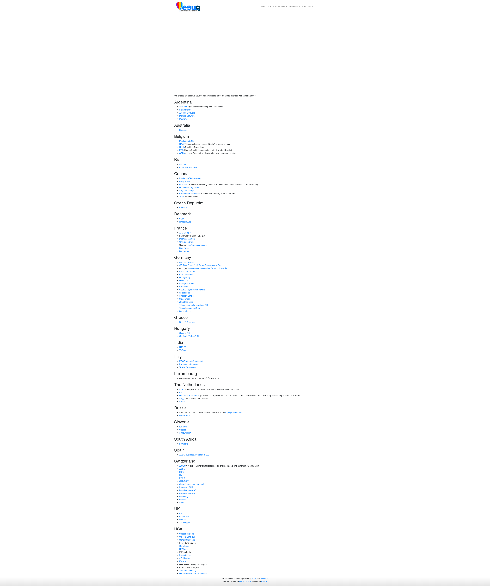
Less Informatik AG (187, 490)
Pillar (254, 578)
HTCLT (182, 347)
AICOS (182, 465)
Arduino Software (187, 112)
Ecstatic (264, 578)
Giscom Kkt (184, 332)
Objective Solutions (188, 167)
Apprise (182, 164)
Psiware (183, 118)
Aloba (182, 468)
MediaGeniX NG (186, 140)
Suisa (182, 502)
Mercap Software (187, 115)
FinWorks (183, 443)
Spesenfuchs (185, 311)
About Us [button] (265, 6)
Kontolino (183, 286)
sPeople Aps (185, 221)
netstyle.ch (184, 499)
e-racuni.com (185, 432)
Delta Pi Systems (187, 322)
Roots (182, 147)
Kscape (182, 561)
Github (264, 581)
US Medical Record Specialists (193, 573)
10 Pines (183, 106)
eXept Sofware (186, 274)
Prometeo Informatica (189, 364)
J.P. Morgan (184, 522)
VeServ (182, 350)
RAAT (182, 143)
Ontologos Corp (186, 241)
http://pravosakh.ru (233, 412)
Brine (181, 471)
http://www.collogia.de (217, 268)
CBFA (182, 153)
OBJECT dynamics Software (192, 289)
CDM (181, 218)
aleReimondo (185, 109)
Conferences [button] (279, 6)
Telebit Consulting (187, 367)
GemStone (184, 545)
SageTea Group (186, 190)
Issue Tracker (245, 581)
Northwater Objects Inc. (189, 187)
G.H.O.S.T (184, 481)
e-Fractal (183, 207)
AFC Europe (185, 232)
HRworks (183, 280)
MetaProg (183, 496)
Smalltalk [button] (306, 6)
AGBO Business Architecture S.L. (194, 454)
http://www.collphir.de (197, 268)
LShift (182, 513)
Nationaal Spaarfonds (189, 395)
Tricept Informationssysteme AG (193, 304)
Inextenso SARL (186, 487)
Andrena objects (186, 262)
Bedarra (183, 129)
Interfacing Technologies (190, 178)
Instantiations (185, 555)
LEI (180, 392)
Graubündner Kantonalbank (191, 484)
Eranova (183, 426)
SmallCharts (185, 298)
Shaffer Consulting (187, 570)
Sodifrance (184, 247)
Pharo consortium (187, 238)
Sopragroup (184, 251)
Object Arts (184, 516)
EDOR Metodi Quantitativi (191, 361)
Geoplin (182, 429)
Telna (181, 196)
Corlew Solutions (187, 539)
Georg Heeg (184, 277)
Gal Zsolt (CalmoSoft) (189, 336)
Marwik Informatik (187, 493)
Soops (182, 401)
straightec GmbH (186, 301)
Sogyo (182, 398)
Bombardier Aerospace (189, 193)
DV (180, 474)
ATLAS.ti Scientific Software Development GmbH (201, 265)
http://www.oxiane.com (197, 244)
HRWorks (183, 549)
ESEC (182, 478)
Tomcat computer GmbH (190, 308)
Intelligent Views (186, 283)
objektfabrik (184, 292)
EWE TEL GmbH (187, 271)
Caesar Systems (186, 533)
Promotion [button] (294, 6)
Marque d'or (184, 181)
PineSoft (183, 519)
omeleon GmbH (186, 295)
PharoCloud (184, 415)
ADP (181, 389)
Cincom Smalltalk (187, 536)
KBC (181, 150)
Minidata (183, 184)
